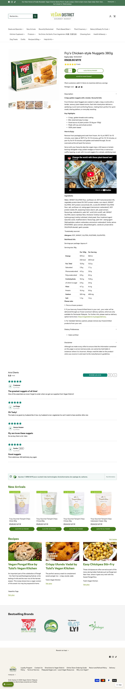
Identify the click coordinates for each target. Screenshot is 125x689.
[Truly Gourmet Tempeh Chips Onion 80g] (21, 503)
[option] (34, 74)
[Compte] (110, 16)
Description (68, 94)
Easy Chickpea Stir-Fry (98, 564)
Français (111, 2)
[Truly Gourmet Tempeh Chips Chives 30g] (76, 503)
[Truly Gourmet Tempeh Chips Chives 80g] (49, 503)
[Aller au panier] (114, 16)
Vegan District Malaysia (29, 680)
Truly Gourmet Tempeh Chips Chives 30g (74, 520)
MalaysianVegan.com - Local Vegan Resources (58, 670)
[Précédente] (11, 74)
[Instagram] (12, 2)
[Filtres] (110, 375)
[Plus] (74, 71)
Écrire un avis (95, 375)
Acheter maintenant (84, 76)
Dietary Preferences (71, 329)
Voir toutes (113, 539)
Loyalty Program (26, 668)
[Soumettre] (35, 16)
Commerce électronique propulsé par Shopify (22, 682)
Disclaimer (68, 342)
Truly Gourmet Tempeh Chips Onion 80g (19, 520)
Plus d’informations (110, 476)
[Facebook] (9, 2)
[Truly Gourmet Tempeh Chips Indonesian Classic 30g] (103, 503)
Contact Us (38, 668)
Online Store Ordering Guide (77, 668)
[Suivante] (57, 74)
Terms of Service (33, 670)
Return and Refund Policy (98, 668)
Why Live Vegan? (82, 670)
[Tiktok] (15, 2)
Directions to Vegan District (54, 668)
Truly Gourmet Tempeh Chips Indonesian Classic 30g (101, 520)
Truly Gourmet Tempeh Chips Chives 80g (46, 520)
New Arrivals (16, 486)
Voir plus (11, 595)
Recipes (13, 538)
